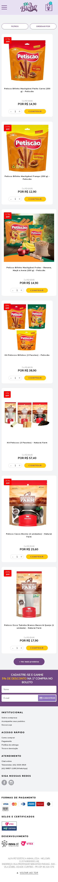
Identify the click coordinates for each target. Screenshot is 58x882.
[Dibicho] (28, 7)
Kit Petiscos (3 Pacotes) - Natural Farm (27, 442)
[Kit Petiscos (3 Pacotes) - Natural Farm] (27, 437)
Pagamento (7, 741)
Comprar (35, 111)
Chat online (7, 761)
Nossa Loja (7, 725)
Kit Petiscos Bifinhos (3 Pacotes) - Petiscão (27, 355)
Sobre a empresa (9, 717)
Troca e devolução (10, 748)
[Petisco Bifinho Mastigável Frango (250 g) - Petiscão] (27, 171)
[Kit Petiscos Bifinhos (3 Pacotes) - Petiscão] (27, 350)
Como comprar (8, 737)
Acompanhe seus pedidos (13, 721)
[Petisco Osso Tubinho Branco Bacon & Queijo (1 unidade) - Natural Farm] (29, 620)
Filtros (15, 26)
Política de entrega (10, 745)
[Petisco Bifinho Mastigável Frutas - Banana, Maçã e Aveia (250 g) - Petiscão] (29, 262)
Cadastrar (49, 698)
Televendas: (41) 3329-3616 (14, 765)
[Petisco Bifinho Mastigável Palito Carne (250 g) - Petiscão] (27, 83)
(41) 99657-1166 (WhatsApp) (15, 768)
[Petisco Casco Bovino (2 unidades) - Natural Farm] (29, 528)
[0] (48, 10)
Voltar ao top (29, 873)
